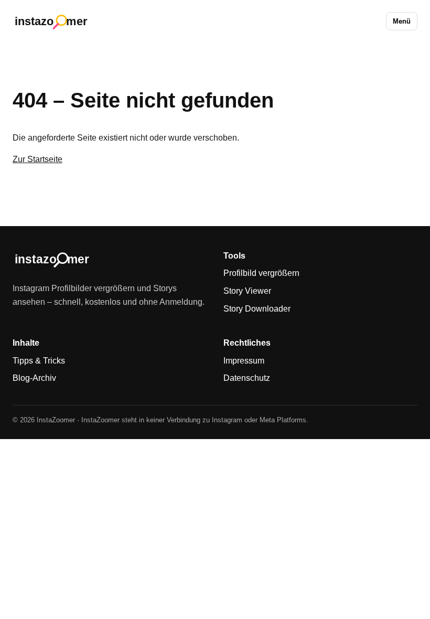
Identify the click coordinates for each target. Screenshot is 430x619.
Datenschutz (246, 377)
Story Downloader (257, 308)
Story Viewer (247, 290)
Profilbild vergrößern (261, 273)
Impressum (243, 360)
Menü (402, 21)
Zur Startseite (37, 159)
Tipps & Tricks (39, 360)
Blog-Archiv (34, 377)
